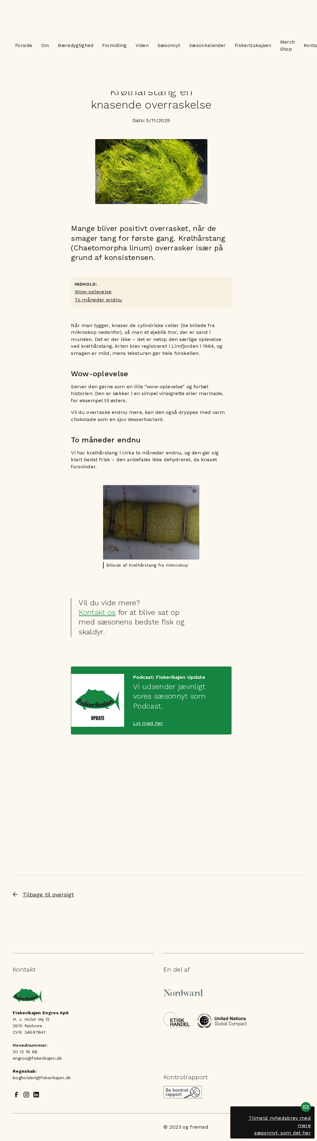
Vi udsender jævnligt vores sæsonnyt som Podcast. (169, 696)
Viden (142, 45)
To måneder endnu (98, 300)
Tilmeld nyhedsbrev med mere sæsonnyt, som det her (280, 1125)
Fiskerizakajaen (253, 45)
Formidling (114, 45)
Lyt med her (148, 723)
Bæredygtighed (75, 45)
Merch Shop (287, 45)
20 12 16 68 (25, 1051)
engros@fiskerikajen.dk (37, 1058)
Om (45, 45)
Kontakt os (97, 612)
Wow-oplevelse (93, 292)
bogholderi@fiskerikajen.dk (42, 1077)
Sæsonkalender (207, 45)
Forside (23, 45)
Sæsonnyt (169, 45)
